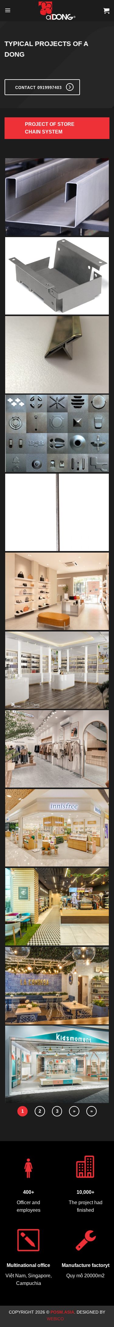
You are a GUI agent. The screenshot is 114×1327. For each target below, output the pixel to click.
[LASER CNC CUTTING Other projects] (57, 276)
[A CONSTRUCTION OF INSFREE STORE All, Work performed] (57, 828)
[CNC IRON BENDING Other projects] (57, 513)
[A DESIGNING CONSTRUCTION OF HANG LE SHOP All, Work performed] (57, 670)
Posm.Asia (62, 1312)
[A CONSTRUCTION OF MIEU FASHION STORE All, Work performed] (57, 749)
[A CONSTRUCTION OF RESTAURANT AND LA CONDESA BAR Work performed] (57, 986)
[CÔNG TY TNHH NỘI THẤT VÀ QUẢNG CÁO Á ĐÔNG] (57, 11)
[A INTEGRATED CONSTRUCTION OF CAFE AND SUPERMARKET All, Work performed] (57, 907)
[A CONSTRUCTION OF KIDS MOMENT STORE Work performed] (57, 1065)
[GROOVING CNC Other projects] (57, 355)
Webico (56, 1318)
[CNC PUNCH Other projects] (57, 434)
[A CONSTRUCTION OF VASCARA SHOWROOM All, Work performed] (57, 592)
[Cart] (106, 10)
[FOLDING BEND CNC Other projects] (57, 197)
